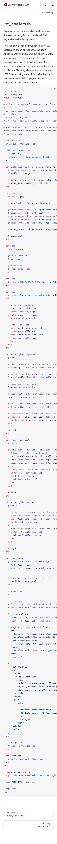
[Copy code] (52, 91)
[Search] (45, 4)
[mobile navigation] (52, 4)
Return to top (47, 13)
